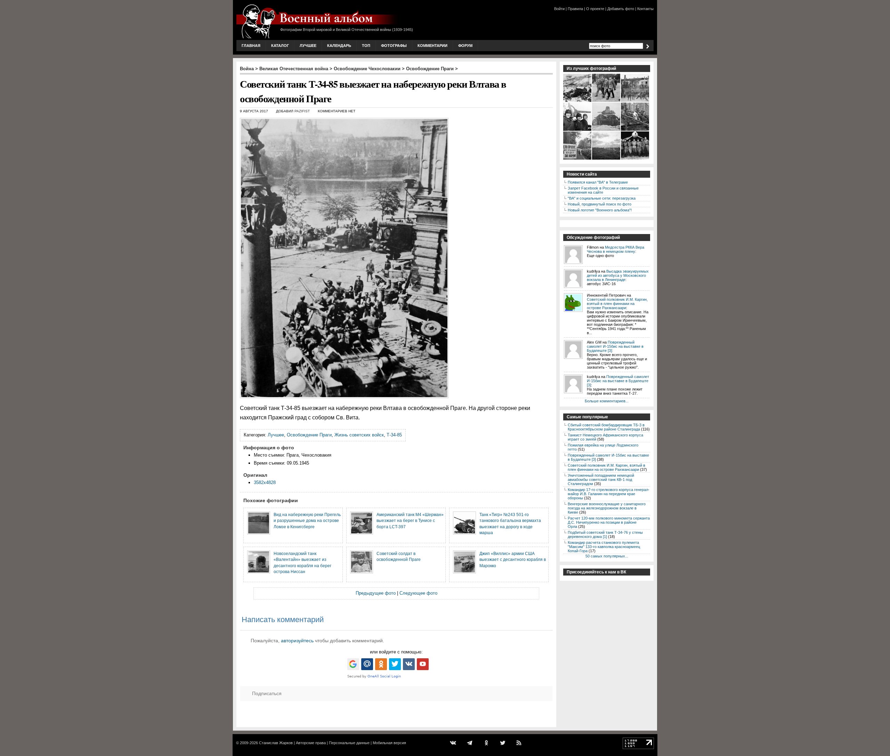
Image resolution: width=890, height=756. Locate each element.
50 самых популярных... (606, 556)
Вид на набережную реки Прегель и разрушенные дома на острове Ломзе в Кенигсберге (307, 520)
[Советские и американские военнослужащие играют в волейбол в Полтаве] (635, 101)
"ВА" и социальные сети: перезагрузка (602, 198)
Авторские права (311, 743)
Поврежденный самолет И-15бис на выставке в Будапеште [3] (615, 346)
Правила (575, 9)
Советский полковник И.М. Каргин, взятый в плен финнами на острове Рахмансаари (617, 303)
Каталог (280, 45)
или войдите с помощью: (396, 651)
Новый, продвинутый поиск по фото (599, 204)
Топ (366, 45)
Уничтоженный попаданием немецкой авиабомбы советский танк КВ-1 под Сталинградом (601, 479)
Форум (465, 45)
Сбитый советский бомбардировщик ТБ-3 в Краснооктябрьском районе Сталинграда (606, 427)
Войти (559, 9)
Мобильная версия (389, 743)
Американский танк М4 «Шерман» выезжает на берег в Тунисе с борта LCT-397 (410, 520)
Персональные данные (349, 743)
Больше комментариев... (607, 401)
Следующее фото (418, 593)
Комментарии (432, 45)
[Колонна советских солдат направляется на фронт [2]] (577, 159)
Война (247, 68)
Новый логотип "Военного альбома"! (600, 210)
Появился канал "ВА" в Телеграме (598, 182)
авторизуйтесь (297, 640)
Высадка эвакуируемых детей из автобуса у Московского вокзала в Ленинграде (618, 275)
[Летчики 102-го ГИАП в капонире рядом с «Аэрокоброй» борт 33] (635, 159)
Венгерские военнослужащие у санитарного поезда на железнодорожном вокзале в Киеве (607, 508)
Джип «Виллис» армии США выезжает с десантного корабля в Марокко (512, 559)
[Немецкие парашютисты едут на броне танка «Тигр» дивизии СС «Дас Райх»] (635, 130)
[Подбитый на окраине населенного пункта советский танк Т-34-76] (606, 130)
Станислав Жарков (276, 743)
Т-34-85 (394, 434)
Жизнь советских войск (359, 434)
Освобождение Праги (430, 68)
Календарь (339, 45)
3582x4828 (265, 482)
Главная (251, 45)
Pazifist (302, 111)
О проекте (595, 9)
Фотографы (394, 45)
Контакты (645, 9)
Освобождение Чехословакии (367, 68)
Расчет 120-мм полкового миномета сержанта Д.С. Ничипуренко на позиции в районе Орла (609, 522)
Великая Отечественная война (293, 68)
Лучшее (308, 45)
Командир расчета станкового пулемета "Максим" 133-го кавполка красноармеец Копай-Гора (604, 546)
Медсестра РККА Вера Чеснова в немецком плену (615, 249)
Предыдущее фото (376, 593)
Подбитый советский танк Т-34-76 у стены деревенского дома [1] (605, 534)
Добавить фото (620, 9)
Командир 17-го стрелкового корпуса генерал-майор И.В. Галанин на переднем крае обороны (608, 494)
